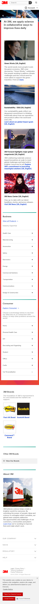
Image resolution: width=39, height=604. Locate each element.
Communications (8, 286)
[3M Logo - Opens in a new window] (5, 2)
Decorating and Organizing (12, 345)
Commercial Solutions (10, 273)
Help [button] (5, 558)
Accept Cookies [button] (8, 598)
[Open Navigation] (36, 3)
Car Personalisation (9, 372)
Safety (5, 253)
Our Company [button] (9, 538)
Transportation (8, 279)
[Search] (30, 2)
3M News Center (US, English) (16, 196)
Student (5, 352)
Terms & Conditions (17, 570)
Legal (12, 568)
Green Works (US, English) (14, 63)
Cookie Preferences (17, 572)
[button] (23, 598)
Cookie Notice (8, 589)
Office (5, 359)
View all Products (9, 221)
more (21, 80)
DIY (4, 339)
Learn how (7, 524)
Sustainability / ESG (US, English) (17, 108)
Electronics (6, 260)
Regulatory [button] (9, 551)
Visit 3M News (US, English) (15, 204)
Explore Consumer (10, 308)
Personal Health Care (10, 332)
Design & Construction (10, 293)
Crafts (5, 365)
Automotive (7, 246)
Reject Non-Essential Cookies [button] (12, 594)
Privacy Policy (19, 568)
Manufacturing (8, 240)
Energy (5, 266)
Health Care (7, 233)
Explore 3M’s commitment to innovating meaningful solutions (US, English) (17, 167)
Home (5, 326)
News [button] (5, 545)
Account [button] (31, 8)
